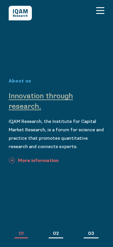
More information (38, 160)
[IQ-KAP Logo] (20, 13)
